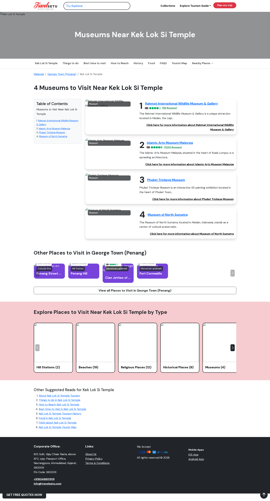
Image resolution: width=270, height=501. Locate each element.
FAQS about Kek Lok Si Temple (58, 422)
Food (151, 63)
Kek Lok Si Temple (46, 63)
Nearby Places (201, 63)
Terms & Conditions (97, 463)
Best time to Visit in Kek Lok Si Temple (62, 409)
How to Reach (120, 63)
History (138, 63)
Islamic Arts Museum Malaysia (54, 128)
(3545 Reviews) (173, 147)
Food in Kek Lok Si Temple (55, 418)
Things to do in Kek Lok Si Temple (59, 400)
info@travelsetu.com (47, 483)
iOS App (193, 454)
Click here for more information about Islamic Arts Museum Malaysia (189, 164)
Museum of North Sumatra (53, 136)
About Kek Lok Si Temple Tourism (59, 395)
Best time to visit (95, 63)
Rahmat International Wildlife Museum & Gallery (181, 103)
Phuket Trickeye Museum (52, 132)
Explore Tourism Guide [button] (194, 5)
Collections (167, 5)
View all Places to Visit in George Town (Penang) (135, 290)
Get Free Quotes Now (24, 495)
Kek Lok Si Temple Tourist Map (57, 427)
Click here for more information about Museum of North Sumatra (192, 234)
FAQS (163, 63)
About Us (90, 454)
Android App (196, 459)
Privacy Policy (93, 458)
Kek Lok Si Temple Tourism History (60, 413)
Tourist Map (179, 63)
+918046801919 (44, 479)
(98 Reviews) (169, 108)
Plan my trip (224, 5)
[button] (232, 273)
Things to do (70, 63)
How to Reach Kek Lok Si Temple (59, 404)
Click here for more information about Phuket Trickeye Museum (193, 199)
